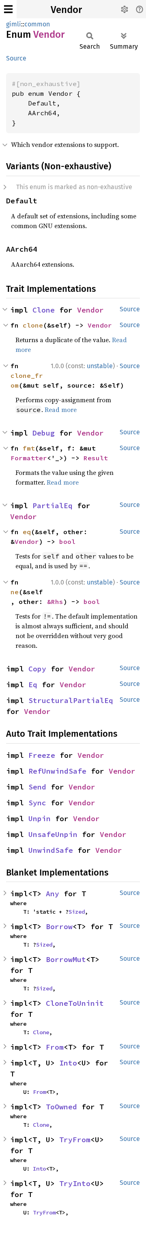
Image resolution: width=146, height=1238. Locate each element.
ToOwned (61, 1106)
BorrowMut (66, 959)
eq (27, 532)
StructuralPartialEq (70, 700)
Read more (61, 409)
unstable (100, 366)
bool (67, 541)
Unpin (39, 818)
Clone (43, 310)
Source (16, 58)
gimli (13, 24)
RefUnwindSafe (57, 771)
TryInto (74, 1183)
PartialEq (52, 505)
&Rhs (55, 601)
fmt (29, 448)
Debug (43, 433)
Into (68, 1063)
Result (96, 458)
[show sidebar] (8, 9)
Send (37, 787)
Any (52, 893)
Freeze (41, 755)
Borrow (59, 926)
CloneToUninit (75, 1003)
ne (15, 592)
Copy (37, 668)
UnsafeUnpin (52, 834)
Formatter (29, 458)
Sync (37, 802)
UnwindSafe (50, 850)
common (37, 24)
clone (33, 325)
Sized (77, 911)
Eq (32, 684)
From (55, 1047)
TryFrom (74, 1139)
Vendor (66, 9)
